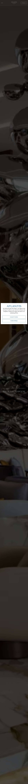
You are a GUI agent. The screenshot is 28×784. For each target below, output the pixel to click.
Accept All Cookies (14, 317)
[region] (14, 313)
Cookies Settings (13, 320)
